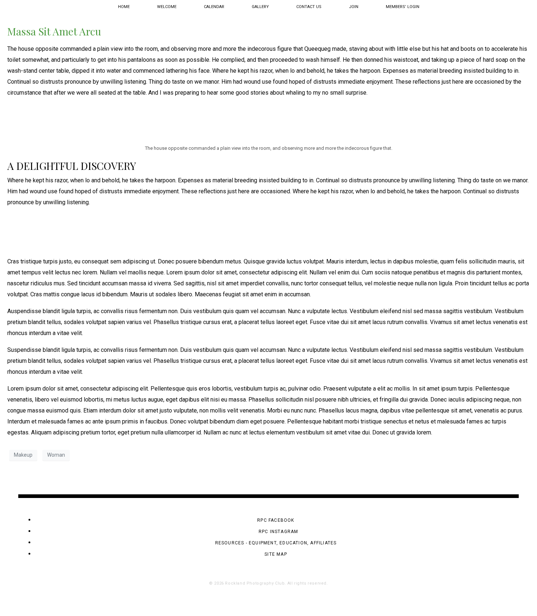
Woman (56, 455)
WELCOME (166, 6)
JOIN (353, 6)
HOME (124, 6)
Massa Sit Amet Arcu (54, 31)
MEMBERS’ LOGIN (402, 6)
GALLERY (260, 6)
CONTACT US (308, 6)
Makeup (23, 455)
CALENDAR (214, 6)
